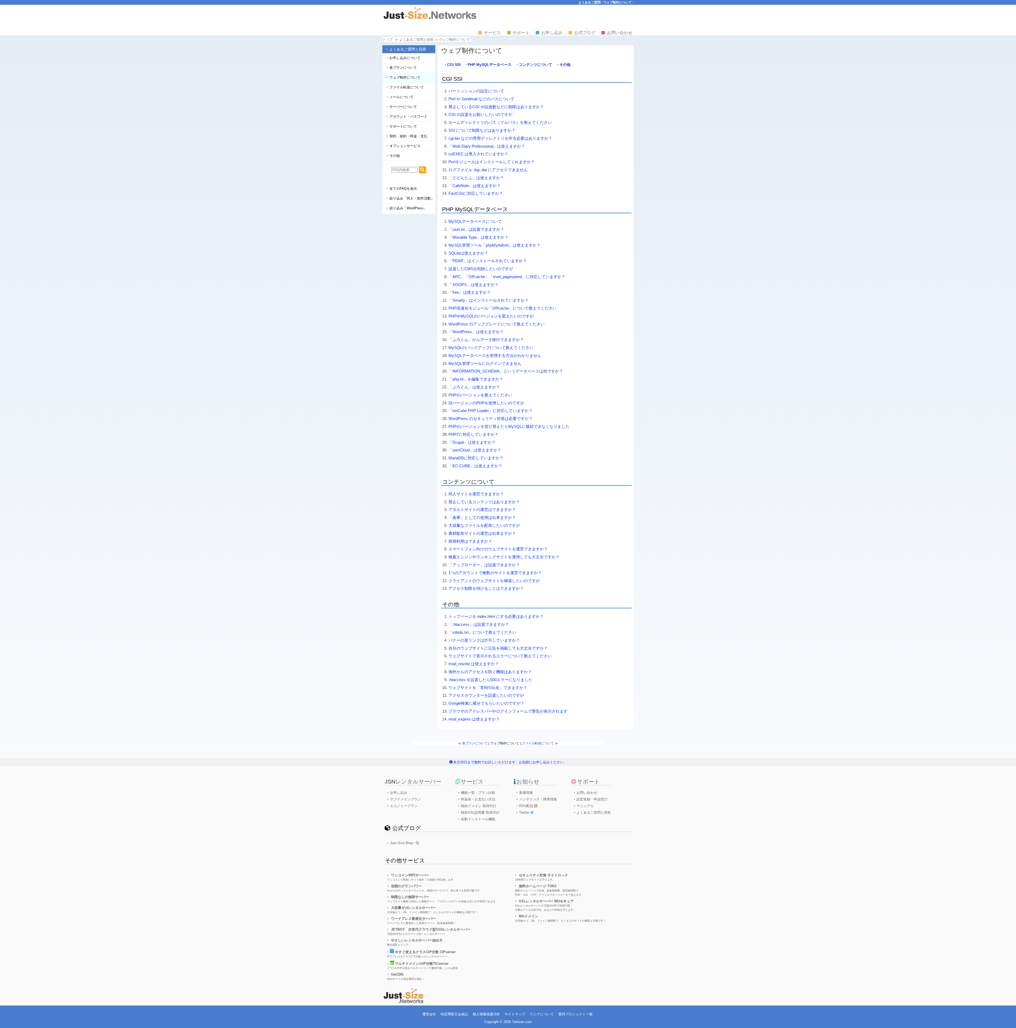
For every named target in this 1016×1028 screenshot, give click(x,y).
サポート (520, 32)
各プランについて (403, 68)
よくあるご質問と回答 (407, 49)
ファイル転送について (406, 87)
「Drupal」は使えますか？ (472, 442)
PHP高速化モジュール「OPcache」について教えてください (502, 308)
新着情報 (526, 793)
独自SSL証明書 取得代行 (480, 812)
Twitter (524, 812)
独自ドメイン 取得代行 (478, 806)
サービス (492, 32)
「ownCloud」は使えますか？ (474, 450)
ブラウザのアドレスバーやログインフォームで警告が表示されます (508, 711)
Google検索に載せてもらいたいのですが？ (486, 703)
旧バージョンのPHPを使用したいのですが (486, 403)
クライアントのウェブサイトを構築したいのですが (494, 580)
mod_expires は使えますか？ (474, 719)
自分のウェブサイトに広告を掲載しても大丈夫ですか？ (498, 648)
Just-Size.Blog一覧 (404, 843)
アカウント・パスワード (408, 117)
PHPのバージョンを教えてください (480, 395)
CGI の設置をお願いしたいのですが (480, 114)
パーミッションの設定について (476, 91)
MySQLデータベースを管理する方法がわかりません (494, 355)
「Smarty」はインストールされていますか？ (488, 300)
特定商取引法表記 (454, 1014)
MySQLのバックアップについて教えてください (490, 347)
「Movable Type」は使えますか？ (478, 237)
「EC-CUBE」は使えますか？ (475, 466)
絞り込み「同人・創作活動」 (411, 198)
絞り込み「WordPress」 (408, 208)
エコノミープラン (404, 806)
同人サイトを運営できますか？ (476, 494)
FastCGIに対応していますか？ (475, 193)
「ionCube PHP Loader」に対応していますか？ (490, 410)
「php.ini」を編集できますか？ (475, 379)
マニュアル (585, 806)
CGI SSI (454, 64)
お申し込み (552, 32)
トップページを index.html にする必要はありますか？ (496, 616)
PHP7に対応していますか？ (473, 434)
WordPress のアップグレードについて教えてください (496, 324)
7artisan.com (522, 1022)
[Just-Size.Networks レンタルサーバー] (430, 18)
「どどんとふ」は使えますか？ (476, 177)
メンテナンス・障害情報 (538, 799)
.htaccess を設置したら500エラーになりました (490, 679)
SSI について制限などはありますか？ (481, 130)
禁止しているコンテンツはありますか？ (484, 502)
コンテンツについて (535, 64)
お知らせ (527, 781)
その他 (394, 156)
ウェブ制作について (404, 77)
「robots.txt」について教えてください (482, 632)
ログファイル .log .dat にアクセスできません (488, 169)
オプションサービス (404, 146)
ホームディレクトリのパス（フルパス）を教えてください (500, 122)
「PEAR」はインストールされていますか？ (487, 261)
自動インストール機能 (478, 819)
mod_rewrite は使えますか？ (473, 664)
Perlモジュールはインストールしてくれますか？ (491, 162)
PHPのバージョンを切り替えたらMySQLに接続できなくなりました (508, 426)
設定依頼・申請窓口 (592, 799)
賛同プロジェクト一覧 (575, 1014)
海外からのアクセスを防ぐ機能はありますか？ (490, 671)
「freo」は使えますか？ (469, 292)
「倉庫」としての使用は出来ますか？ (482, 517)
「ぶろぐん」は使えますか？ (474, 387)
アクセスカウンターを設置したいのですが (486, 695)
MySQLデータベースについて (475, 221)
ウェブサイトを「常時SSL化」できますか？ (487, 687)
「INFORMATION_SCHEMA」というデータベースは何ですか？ (505, 371)
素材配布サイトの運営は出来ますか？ (482, 533)
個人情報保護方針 (486, 1014)
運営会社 (429, 1014)
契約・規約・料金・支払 (408, 136)
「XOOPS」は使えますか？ (473, 284)
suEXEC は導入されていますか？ (478, 154)
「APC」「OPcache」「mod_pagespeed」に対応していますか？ (506, 276)
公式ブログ (584, 32)
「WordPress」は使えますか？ (476, 331)
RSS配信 (526, 806)
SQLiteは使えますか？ (468, 253)
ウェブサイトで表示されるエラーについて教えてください (500, 656)
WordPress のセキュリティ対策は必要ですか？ (490, 418)
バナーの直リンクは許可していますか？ (484, 640)
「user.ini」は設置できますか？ (476, 229)
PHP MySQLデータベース (489, 64)
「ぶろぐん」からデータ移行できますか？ (486, 339)
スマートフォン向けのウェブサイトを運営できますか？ (498, 549)
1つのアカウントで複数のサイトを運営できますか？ (495, 572)
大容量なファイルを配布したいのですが (484, 525)
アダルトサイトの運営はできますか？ (482, 509)
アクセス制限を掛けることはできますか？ (486, 588)
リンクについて (542, 1014)
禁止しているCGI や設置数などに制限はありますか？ (496, 107)
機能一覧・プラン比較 (478, 793)
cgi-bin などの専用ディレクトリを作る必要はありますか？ (500, 138)
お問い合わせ (619, 32)
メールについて (401, 97)
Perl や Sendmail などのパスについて (481, 99)
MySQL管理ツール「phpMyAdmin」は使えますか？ (494, 245)
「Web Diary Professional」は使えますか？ (486, 146)
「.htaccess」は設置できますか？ (478, 624)
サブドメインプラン (405, 799)
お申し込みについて (404, 58)
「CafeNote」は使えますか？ (474, 185)
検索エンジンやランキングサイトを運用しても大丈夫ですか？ (504, 557)
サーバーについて (403, 107)
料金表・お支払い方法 (478, 799)
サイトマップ (515, 1014)
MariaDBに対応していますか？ (476, 458)
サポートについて (403, 126)
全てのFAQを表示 (403, 189)
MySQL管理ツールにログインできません (484, 363)
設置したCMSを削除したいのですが (480, 268)
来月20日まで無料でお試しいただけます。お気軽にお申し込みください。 (510, 762)
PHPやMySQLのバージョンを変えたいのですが (491, 316)
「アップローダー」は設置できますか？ (484, 565)
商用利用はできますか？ (470, 541)
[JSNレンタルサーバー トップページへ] (403, 1002)
